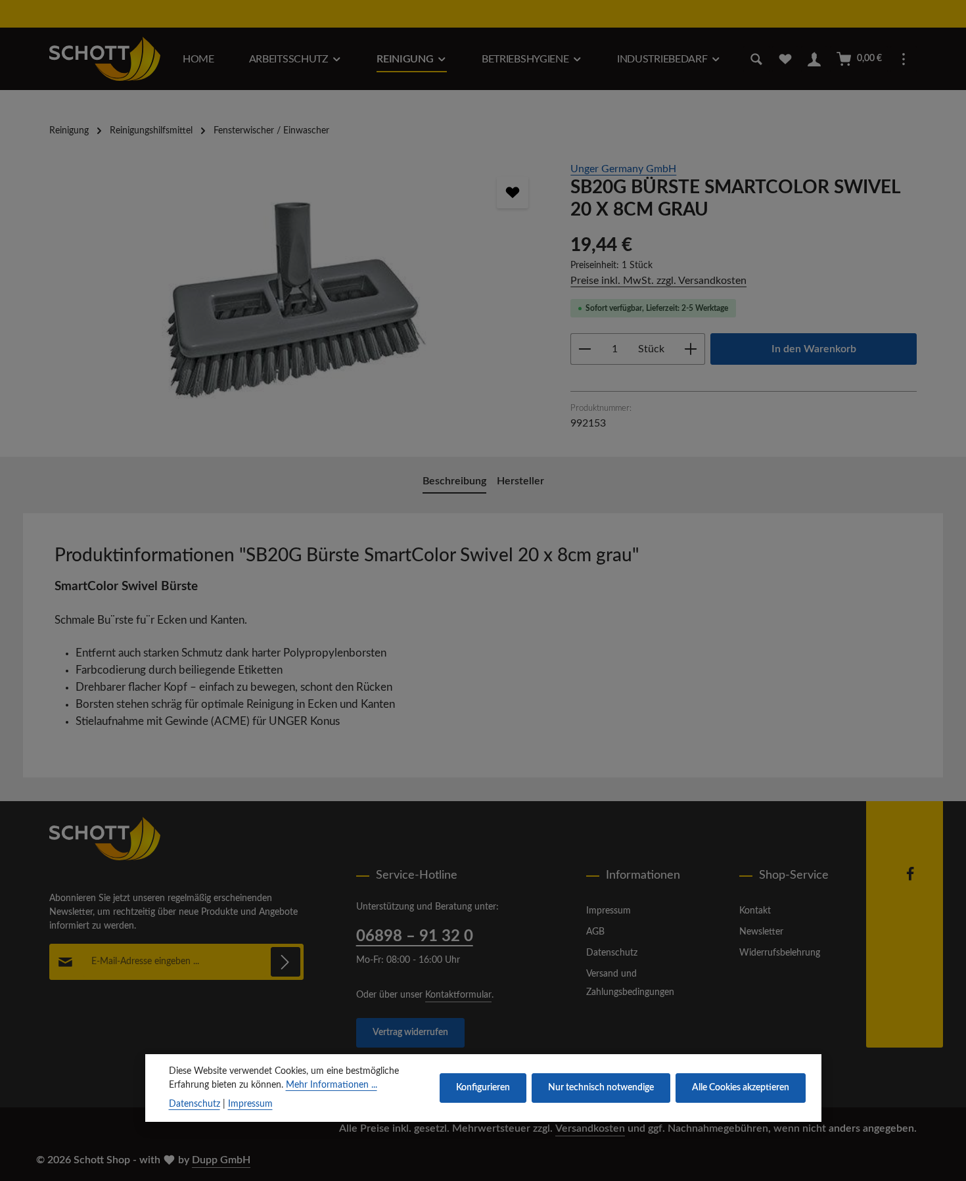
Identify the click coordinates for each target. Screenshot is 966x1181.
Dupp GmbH (221, 1160)
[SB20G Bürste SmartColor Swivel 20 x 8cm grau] (296, 302)
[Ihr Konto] (814, 59)
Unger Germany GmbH (623, 169)
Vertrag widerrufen (410, 1032)
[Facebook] (910, 878)
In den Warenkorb (813, 349)
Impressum (608, 910)
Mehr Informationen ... (331, 1085)
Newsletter (761, 932)
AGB (595, 932)
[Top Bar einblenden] (903, 59)
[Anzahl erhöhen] (691, 349)
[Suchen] (756, 59)
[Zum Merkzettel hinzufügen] (512, 192)
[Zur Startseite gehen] (104, 59)
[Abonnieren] (285, 962)
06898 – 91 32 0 (414, 936)
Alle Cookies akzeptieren (740, 1087)
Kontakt (755, 910)
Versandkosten (590, 1128)
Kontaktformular (458, 995)
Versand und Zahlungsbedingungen (630, 983)
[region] (296, 302)
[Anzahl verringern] (584, 349)
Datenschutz (611, 953)
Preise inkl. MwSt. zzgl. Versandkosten (658, 280)
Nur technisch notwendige (601, 1087)
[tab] (454, 482)
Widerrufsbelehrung (779, 953)
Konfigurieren (483, 1087)
